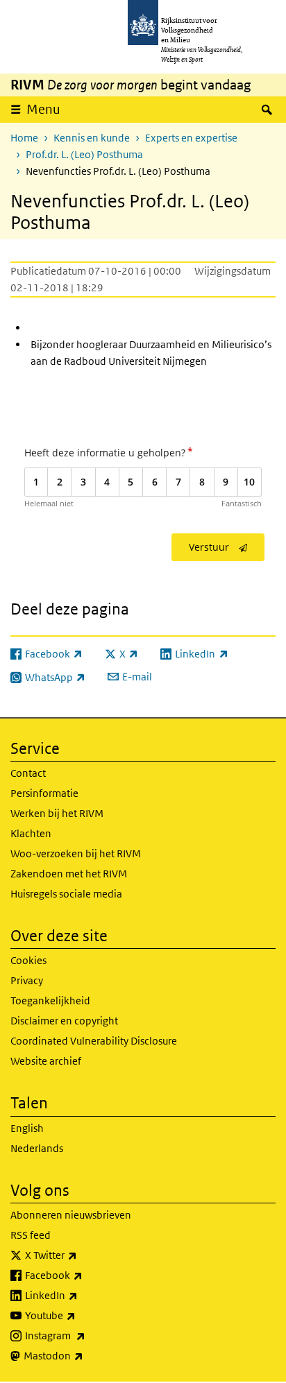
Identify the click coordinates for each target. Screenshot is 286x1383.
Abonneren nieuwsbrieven (70, 1214)
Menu (43, 109)
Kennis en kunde (91, 137)
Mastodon (84, 1355)
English (27, 1128)
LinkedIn (82, 1295)
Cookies (28, 960)
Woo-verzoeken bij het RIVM (75, 853)
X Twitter (81, 1255)
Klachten (30, 833)
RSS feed (30, 1235)
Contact (28, 773)
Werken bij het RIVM (56, 813)
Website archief (45, 1060)
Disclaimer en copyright (64, 1020)
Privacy (26, 980)
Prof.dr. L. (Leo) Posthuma (84, 154)
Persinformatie (44, 793)
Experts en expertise (191, 137)
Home (24, 137)
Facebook (84, 1275)
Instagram (85, 1335)
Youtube (81, 1315)
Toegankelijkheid (50, 1000)
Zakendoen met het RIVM (68, 873)
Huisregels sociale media (66, 893)
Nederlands (36, 1148)
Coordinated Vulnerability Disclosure (93, 1040)
